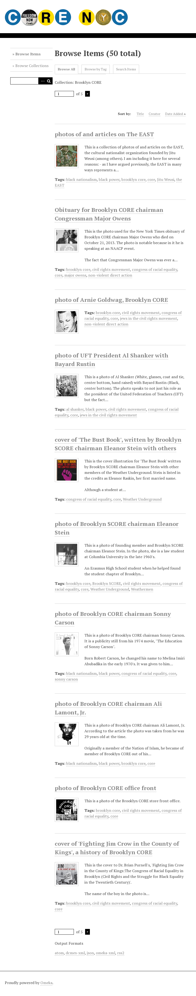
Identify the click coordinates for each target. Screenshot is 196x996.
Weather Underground (142, 499)
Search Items (126, 69)
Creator (154, 113)
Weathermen (142, 589)
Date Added (174, 113)
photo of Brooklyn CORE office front (105, 788)
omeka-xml (105, 952)
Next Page (87, 94)
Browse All (66, 69)
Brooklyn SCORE (106, 583)
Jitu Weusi (165, 179)
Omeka (46, 982)
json (90, 952)
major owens (75, 275)
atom (59, 952)
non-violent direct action (110, 275)
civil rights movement (111, 269)
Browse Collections (32, 65)
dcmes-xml (75, 952)
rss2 (120, 952)
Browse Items (28, 54)
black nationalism (81, 179)
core (151, 179)
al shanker (75, 409)
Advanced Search (41, 80)
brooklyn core (133, 179)
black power (109, 179)
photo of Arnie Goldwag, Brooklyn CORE (111, 300)
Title (140, 113)
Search (49, 80)
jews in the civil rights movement (148, 318)
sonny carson (66, 679)
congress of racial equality (154, 269)
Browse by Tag (96, 69)
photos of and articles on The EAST (104, 134)
